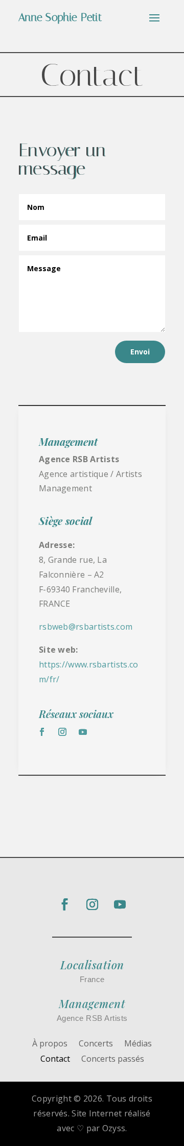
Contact (55, 1059)
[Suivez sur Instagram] (62, 732)
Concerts (96, 1044)
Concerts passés (112, 1059)
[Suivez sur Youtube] (83, 732)
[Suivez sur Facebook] (42, 732)
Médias (138, 1044)
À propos (49, 1044)
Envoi (140, 351)
